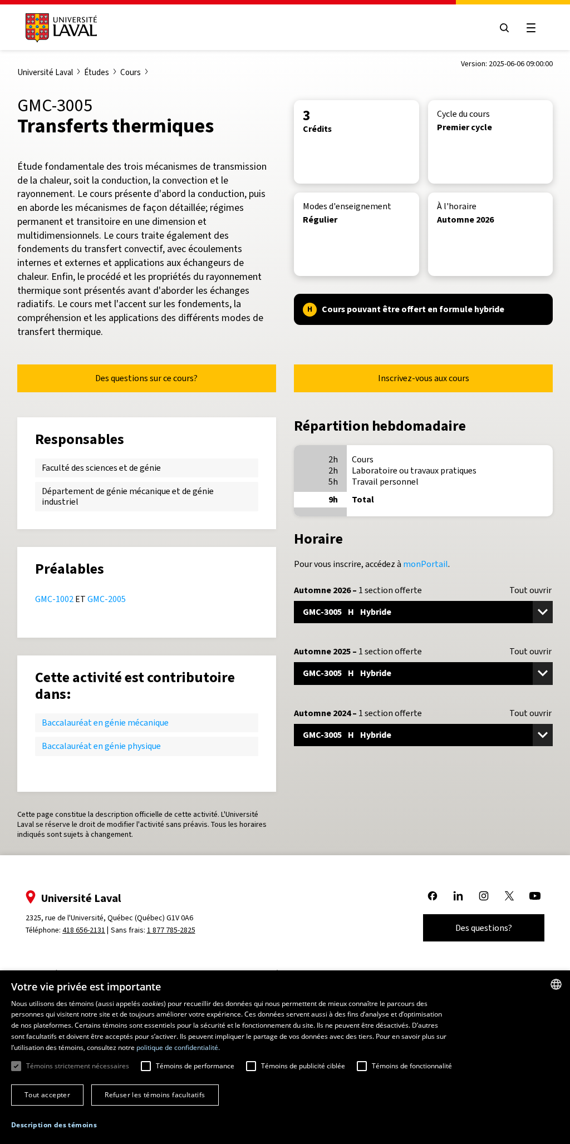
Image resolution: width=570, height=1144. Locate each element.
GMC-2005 (106, 599)
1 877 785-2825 (171, 930)
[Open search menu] (504, 27)
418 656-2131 (83, 930)
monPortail (425, 564)
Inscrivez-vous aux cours (423, 378)
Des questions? (483, 928)
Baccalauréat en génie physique (101, 746)
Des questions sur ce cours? (146, 378)
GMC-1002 (54, 599)
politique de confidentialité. (178, 1047)
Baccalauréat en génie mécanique (105, 722)
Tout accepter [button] (47, 1094)
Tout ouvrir (530, 590)
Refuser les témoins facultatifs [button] (155, 1094)
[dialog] (285, 1057)
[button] (54, 1125)
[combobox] (556, 984)
